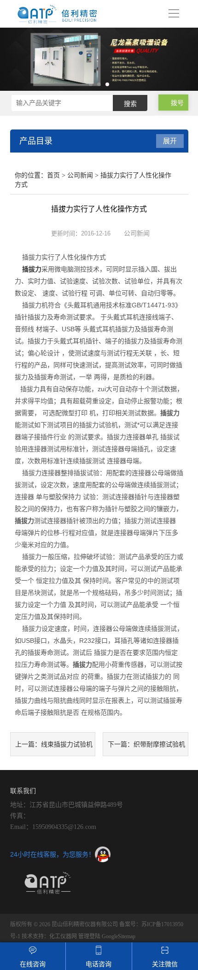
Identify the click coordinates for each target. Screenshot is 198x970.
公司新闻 (80, 175)
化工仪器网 (63, 936)
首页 (53, 175)
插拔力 (31, 269)
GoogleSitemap (118, 936)
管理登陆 (89, 936)
